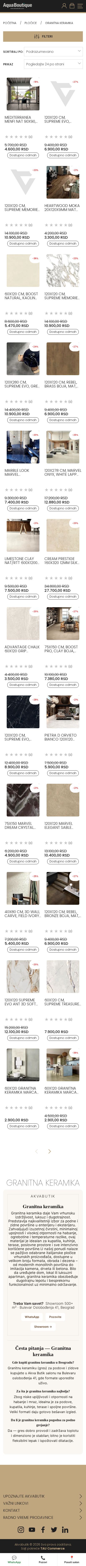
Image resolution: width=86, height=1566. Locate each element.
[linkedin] (65, 1530)
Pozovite (55, 1317)
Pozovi (43, 1560)
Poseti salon (71, 1560)
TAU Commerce (52, 1548)
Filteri (47, 36)
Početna (9, 23)
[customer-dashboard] (64, 6)
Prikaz (8, 64)
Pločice (31, 23)
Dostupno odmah (23, 155)
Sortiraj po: (13, 51)
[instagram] (21, 1530)
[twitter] (54, 1530)
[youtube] (32, 1530)
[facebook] (43, 1530)
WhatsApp (32, 1317)
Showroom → (43, 1326)
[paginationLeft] (49, 1152)
